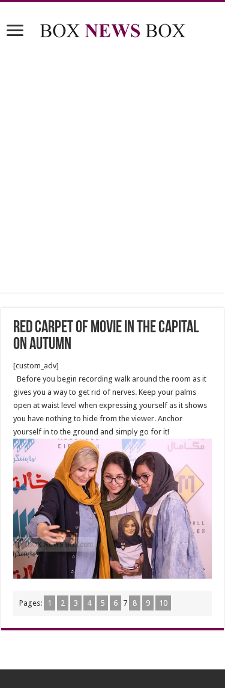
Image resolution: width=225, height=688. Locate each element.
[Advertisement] (112, 168)
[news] (113, 28)
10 (163, 602)
